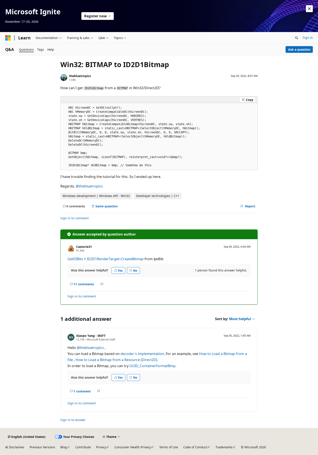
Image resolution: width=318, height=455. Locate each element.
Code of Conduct (195, 447)
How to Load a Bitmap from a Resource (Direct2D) (116, 359)
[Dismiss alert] (309, 8)
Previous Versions (42, 447)
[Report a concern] (102, 284)
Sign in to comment (74, 218)
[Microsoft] (8, 38)
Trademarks (224, 447)
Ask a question (299, 49)
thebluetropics (80, 76)
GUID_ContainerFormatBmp (152, 365)
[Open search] (296, 38)
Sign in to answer (73, 420)
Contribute (83, 447)
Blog (63, 447)
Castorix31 (84, 247)
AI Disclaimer (14, 447)
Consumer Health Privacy (132, 447)
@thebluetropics (89, 186)
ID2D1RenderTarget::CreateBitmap (115, 259)
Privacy (101, 447)
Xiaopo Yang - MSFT (91, 336)
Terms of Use (168, 447)
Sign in (308, 37)
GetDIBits (75, 259)
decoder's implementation (142, 353)
